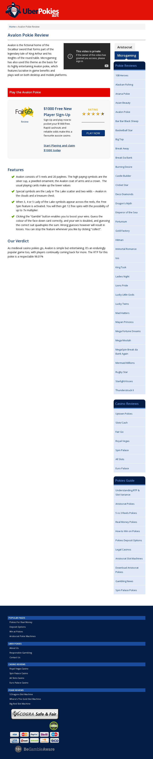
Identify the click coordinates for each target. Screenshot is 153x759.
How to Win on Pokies (127, 531)
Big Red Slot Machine (20, 703)
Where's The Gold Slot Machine (25, 699)
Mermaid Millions (125, 363)
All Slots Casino (17, 678)
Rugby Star (121, 372)
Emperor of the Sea (126, 212)
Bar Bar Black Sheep (126, 121)
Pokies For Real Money (21, 622)
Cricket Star (121, 185)
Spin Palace (122, 450)
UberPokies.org (32, 9)
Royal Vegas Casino (19, 668)
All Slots (119, 459)
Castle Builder (123, 175)
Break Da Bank (123, 157)
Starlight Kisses (124, 381)
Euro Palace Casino (19, 682)
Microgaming (126, 55)
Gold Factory (122, 230)
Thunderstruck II (124, 390)
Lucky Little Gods (124, 294)
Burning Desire (123, 166)
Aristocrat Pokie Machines (22, 636)
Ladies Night (122, 276)
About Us (14, 648)
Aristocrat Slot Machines (129, 558)
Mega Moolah (123, 340)
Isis (117, 258)
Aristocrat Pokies (125, 503)
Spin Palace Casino (19, 673)
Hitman (119, 240)
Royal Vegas (122, 441)
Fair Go (119, 431)
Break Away (122, 148)
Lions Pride (121, 285)
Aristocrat (124, 47)
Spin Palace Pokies (126, 590)
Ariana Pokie (122, 93)
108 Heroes (121, 75)
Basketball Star (124, 130)
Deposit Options (18, 626)
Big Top (119, 139)
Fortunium (121, 221)
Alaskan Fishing (124, 84)
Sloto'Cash (121, 422)
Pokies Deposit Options (128, 540)
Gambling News (124, 581)
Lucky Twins (122, 303)
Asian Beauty (122, 102)
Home (12, 26)
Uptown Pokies (123, 413)
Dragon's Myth (123, 203)
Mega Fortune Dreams (128, 331)
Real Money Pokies (126, 522)
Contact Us (15, 657)
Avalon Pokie (122, 112)
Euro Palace (122, 468)
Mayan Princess (124, 322)
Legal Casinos (123, 549)
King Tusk (120, 267)
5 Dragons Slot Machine (21, 694)
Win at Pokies (16, 631)
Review (24, 121)
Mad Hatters (122, 313)
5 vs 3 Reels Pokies (126, 513)
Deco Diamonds (124, 194)
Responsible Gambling (21, 652)
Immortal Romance (126, 249)
